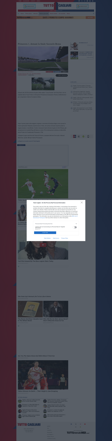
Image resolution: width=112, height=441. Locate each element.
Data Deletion (47, 238)
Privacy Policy (64, 238)
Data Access (56, 238)
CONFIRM (45, 232)
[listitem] (56, 223)
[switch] (75, 227)
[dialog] (56, 220)
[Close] (82, 203)
